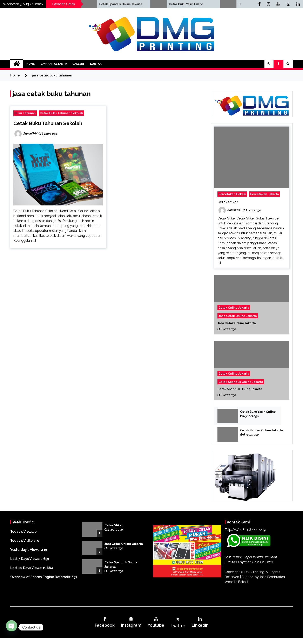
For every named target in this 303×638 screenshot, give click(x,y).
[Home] (16, 64)
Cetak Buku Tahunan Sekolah (61, 113)
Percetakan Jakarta (264, 194)
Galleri (78, 63)
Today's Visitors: (23, 541)
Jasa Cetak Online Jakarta (237, 316)
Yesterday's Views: (25, 550)
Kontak (96, 63)
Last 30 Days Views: (26, 568)
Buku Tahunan (25, 113)
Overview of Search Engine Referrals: (41, 577)
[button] (269, 64)
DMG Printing (254, 572)
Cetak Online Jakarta (233, 307)
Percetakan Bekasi (232, 194)
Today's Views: (22, 532)
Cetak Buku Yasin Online (154, 4)
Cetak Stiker (227, 202)
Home (30, 63)
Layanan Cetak (52, 63)
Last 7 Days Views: (25, 559)
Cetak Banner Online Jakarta (227, 4)
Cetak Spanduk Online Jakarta (89, 4)
